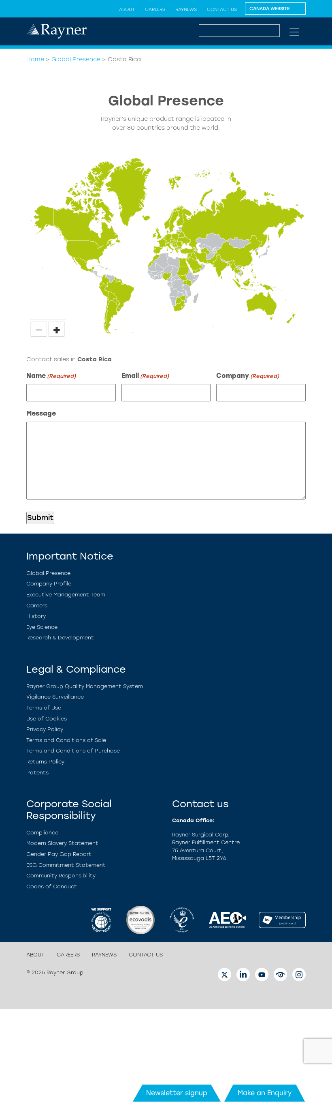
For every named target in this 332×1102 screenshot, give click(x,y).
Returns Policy (45, 762)
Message (41, 413)
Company (247, 375)
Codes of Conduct (51, 886)
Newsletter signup (176, 1093)
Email (145, 375)
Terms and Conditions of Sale (66, 740)
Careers (155, 9)
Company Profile (48, 584)
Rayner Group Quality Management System (84, 686)
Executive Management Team (65, 595)
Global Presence (75, 59)
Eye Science (41, 627)
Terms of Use (43, 708)
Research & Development (60, 638)
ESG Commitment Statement (66, 865)
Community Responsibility (61, 876)
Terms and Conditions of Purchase (73, 751)
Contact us (222, 9)
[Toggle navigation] (294, 32)
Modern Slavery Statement (62, 843)
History (36, 616)
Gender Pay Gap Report (59, 854)
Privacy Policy (44, 729)
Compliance (42, 833)
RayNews (186, 9)
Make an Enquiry (265, 1093)
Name (51, 375)
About (127, 9)
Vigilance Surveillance (55, 697)
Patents (37, 773)
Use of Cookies (46, 719)
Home (35, 59)
